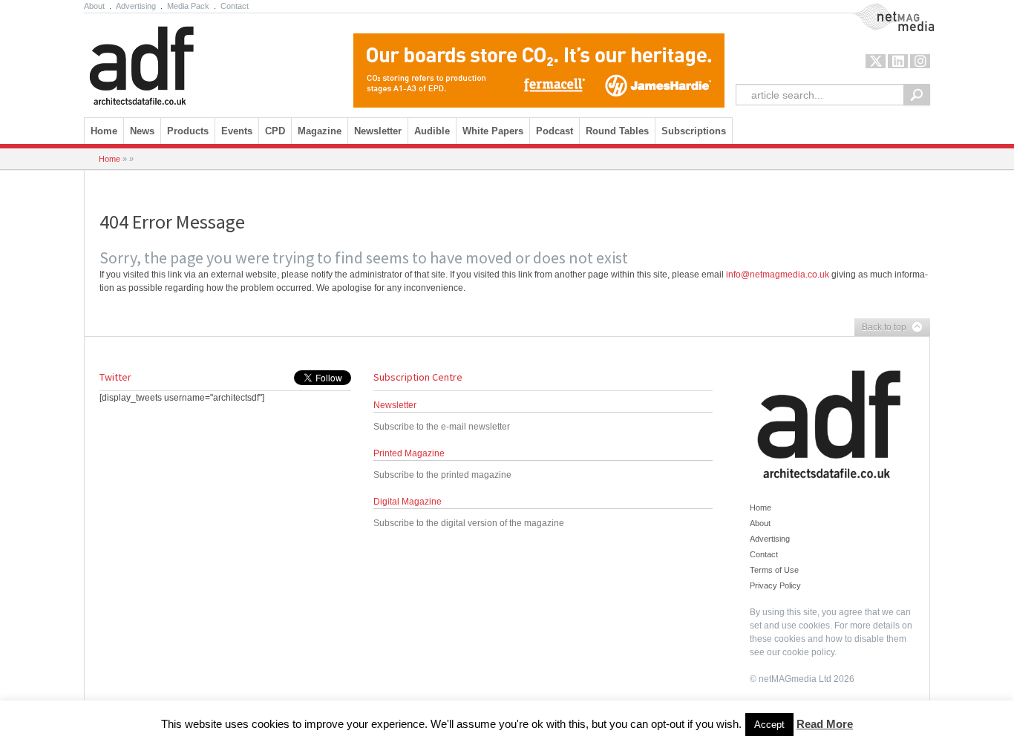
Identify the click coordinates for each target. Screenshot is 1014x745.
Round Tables (617, 131)
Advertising (136, 5)
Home (104, 131)
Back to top (880, 328)
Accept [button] (769, 724)
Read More (825, 724)
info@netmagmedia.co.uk (777, 274)
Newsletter (394, 405)
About (94, 5)
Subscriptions (693, 131)
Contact (234, 5)
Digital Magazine (407, 501)
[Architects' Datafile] (167, 61)
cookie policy (808, 652)
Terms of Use (774, 569)
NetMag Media (882, 9)
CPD (275, 131)
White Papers (492, 131)
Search (916, 94)
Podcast (554, 131)
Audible (432, 131)
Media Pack (188, 5)
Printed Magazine (409, 453)
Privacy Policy (775, 585)
